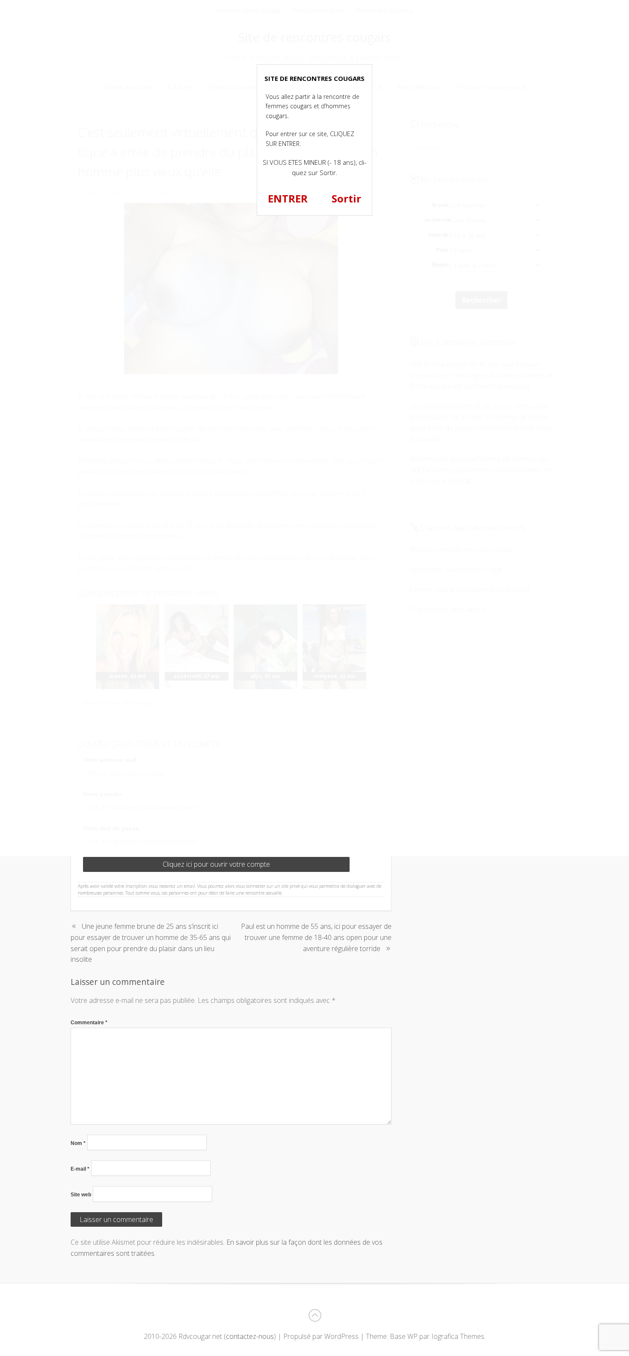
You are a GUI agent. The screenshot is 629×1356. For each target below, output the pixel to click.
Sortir (346, 198)
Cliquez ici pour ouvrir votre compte (216, 864)
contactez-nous (250, 1336)
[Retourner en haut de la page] (314, 1315)
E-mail (80, 1169)
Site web (81, 1195)
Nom (78, 1143)
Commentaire (89, 1023)
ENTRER (288, 198)
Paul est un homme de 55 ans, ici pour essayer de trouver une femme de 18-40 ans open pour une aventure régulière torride (316, 937)
